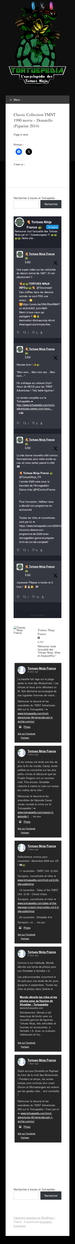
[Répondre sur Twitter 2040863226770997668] (19, 423)
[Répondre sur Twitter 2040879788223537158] (19, 332)
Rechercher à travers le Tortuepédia (34, 198)
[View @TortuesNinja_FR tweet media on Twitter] (37, 586)
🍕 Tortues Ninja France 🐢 (40, 256)
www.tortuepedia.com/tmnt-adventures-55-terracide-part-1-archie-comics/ (35, 1117)
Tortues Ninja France (42, 668)
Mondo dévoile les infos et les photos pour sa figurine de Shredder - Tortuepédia (38, 1000)
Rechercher (51, 204)
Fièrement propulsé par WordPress (34, 1218)
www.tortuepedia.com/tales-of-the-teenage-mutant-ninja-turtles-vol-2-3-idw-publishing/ (38, 907)
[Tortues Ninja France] (22, 630)
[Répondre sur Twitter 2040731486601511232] (19, 597)
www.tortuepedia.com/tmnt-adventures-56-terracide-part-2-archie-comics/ (35, 717)
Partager (25, 737)
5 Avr (28, 261)
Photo (27, 727)
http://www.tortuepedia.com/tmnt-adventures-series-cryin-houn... (36, 406)
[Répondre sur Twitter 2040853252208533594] (19, 550)
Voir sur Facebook (26, 733)
